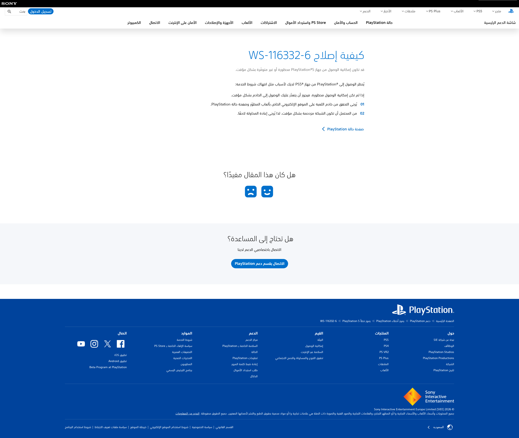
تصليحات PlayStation (245, 358)
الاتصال (154, 22)
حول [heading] (451, 333)
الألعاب (458, 11)
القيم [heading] (319, 333)
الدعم (366, 11)
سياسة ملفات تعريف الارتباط (111, 427)
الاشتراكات (269, 22)
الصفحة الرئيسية (445, 321)
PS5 (386, 340)
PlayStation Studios (441, 352)
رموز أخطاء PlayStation (390, 321)
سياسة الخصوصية (202, 427)
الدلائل (254, 376)
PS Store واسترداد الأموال (305, 22)
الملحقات (383, 364)
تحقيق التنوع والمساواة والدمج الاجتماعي (299, 358)
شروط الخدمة (184, 340)
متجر (498, 11)
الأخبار (387, 11)
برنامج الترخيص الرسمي (179, 370)
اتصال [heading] (122, 333)
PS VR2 (384, 352)
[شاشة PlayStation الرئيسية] (511, 11)
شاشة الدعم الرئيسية (500, 22)
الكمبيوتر (134, 22)
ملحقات (410, 11)
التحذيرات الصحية (182, 358)
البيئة (320, 340)
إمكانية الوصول (314, 346)
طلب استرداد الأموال (246, 370)
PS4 (386, 346)
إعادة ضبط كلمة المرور (245, 364)
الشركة (450, 364)
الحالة (254, 352)
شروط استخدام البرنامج (78, 427)
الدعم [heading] (253, 333)
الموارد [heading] (186, 333)
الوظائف (449, 346)
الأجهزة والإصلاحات (219, 22)
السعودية (438, 427)
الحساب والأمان (346, 22)
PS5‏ (479, 11)
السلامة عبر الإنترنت (312, 352)
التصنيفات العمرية (182, 352)
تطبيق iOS (120, 355)
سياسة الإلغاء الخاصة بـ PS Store (173, 346)
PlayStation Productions (438, 358)
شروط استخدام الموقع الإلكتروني (169, 427)
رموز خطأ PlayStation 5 (356, 321)
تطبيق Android (117, 361)
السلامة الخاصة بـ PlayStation (240, 346)
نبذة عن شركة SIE (444, 340)
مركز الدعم (252, 340)
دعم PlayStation (420, 321)
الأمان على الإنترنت (182, 22)
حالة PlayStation (379, 22)
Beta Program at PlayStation (108, 367)
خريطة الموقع (138, 427)
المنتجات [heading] (382, 333)
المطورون (186, 364)
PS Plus (434, 11)
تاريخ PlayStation (443, 370)
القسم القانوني (224, 427)
